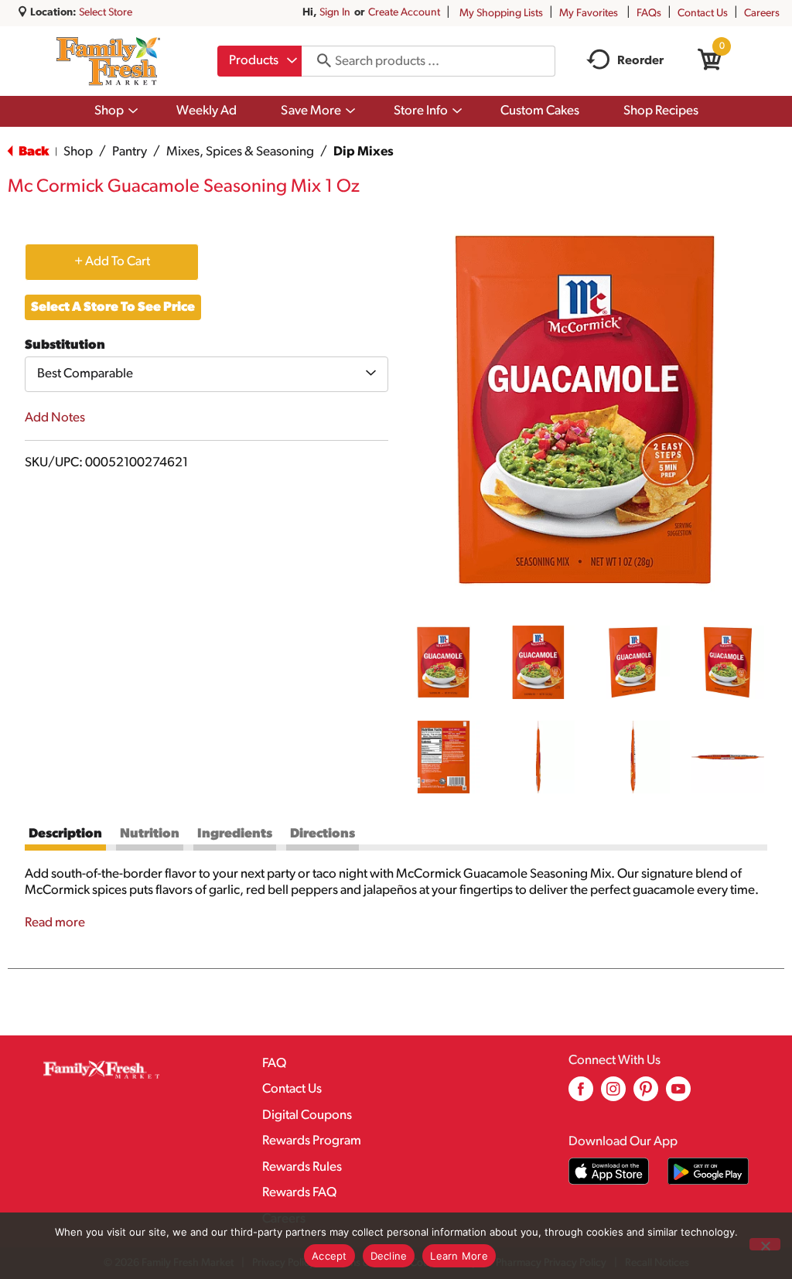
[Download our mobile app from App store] (609, 1171)
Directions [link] (322, 834)
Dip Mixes (363, 152)
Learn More (459, 1256)
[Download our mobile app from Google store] (708, 1171)
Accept (329, 1256)
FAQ (274, 1063)
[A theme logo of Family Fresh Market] (107, 61)
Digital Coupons (307, 1115)
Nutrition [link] (149, 834)
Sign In (334, 13)
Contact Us (703, 13)
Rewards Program (311, 1141)
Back (32, 152)
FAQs (649, 13)
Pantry (129, 152)
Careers (762, 13)
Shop (78, 152)
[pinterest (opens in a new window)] (645, 1094)
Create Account (404, 13)
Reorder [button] (640, 61)
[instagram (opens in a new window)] (613, 1094)
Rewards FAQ (299, 1192)
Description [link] (65, 834)
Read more (55, 922)
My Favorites (588, 13)
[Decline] (764, 1244)
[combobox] (259, 61)
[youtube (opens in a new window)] (678, 1094)
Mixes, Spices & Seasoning (240, 152)
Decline (389, 1256)
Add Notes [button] (55, 418)
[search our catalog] (319, 61)
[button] (443, 662)
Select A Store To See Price (113, 307)
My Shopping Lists (501, 13)
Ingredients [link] (234, 834)
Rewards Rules (302, 1167)
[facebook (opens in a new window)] (580, 1094)
